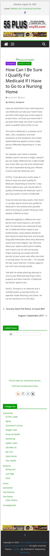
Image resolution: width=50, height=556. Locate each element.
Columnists (11, 63)
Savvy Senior (11, 456)
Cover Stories (11, 500)
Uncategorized (9, 505)
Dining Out (10, 469)
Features (7, 466)
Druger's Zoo (11, 430)
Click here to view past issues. (25, 386)
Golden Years (11, 443)
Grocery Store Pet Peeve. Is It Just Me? (25, 308)
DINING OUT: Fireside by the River (26, 8)
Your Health (11, 460)
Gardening (10, 438)
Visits (8, 478)
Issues (6, 483)
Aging (8, 421)
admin (22, 97)
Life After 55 (11, 447)
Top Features (9, 492)
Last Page (10, 474)
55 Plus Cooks (12, 416)
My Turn (9, 452)
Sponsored (8, 487)
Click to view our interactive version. (25, 380)
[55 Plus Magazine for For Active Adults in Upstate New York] (6, 44)
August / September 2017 (31, 315)
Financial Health (24, 63)
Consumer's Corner (14, 425)
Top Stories (8, 496)
